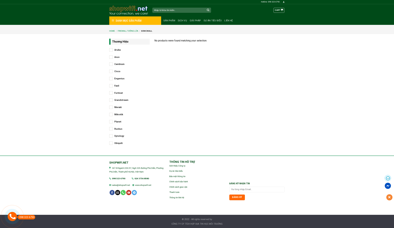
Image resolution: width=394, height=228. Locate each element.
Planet (117, 121)
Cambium (119, 64)
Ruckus (118, 129)
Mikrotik (118, 114)
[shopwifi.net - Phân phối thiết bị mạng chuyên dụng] (128, 10)
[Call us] (123, 192)
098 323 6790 (118, 178)
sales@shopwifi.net (121, 185)
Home (112, 31)
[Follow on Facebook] (112, 192)
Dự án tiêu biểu (213, 20)
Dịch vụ (182, 20)
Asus (117, 57)
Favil (116, 85)
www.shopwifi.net (143, 185)
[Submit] (208, 10)
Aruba (117, 49)
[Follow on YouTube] (128, 192)
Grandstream (121, 100)
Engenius (119, 78)
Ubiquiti (118, 143)
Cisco (117, 71)
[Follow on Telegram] (134, 192)
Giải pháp (195, 20)
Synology (119, 136)
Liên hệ (228, 20)
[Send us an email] (117, 192)
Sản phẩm (169, 20)
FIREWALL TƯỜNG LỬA (128, 31)
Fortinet (118, 93)
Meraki (118, 107)
